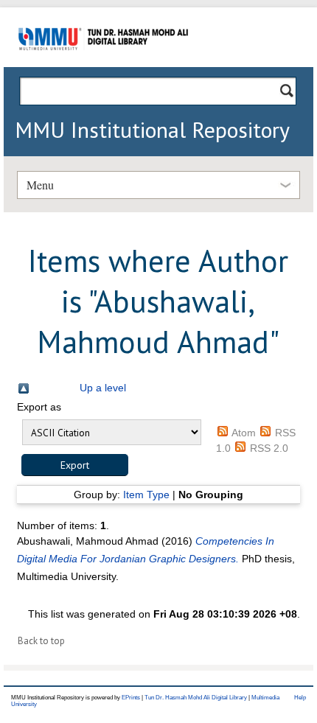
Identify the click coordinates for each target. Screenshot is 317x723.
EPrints (131, 697)
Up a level (103, 388)
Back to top (41, 641)
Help (300, 697)
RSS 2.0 (269, 448)
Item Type (146, 494)
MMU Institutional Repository (152, 129)
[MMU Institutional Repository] (103, 64)
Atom (243, 433)
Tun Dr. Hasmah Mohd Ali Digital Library (195, 697)
